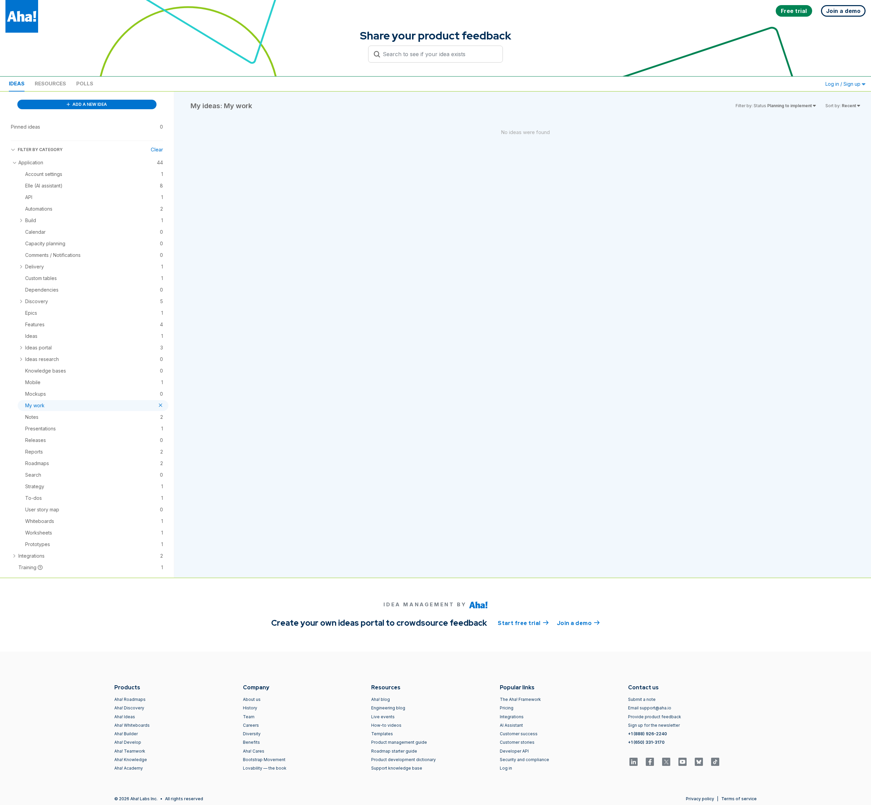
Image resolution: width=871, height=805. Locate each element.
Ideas (16, 83)
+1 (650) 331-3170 (646, 742)
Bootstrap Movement (264, 759)
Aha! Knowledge (130, 759)
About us (252, 699)
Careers (251, 725)
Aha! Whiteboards (132, 725)
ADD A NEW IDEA (89, 104)
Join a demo (578, 623)
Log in (506, 768)
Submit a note (642, 699)
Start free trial (523, 623)
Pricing (506, 707)
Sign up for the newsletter (654, 725)
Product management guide (399, 742)
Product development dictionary (403, 759)
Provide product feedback (654, 716)
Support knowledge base (396, 768)
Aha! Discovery (129, 707)
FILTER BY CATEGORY (40, 149)
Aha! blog (380, 699)
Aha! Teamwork (129, 751)
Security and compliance (524, 759)
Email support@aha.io (649, 707)
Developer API (514, 751)
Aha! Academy (128, 768)
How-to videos (386, 725)
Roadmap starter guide (394, 751)
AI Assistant (511, 725)
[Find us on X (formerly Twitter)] (666, 761)
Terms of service (739, 798)
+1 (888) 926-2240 (647, 733)
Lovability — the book (264, 768)
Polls (84, 83)
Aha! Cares (253, 751)
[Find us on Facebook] (649, 761)
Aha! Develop (127, 742)
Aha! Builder (126, 733)
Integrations (512, 716)
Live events (383, 716)
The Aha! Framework (520, 699)
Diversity (252, 733)
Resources (50, 83)
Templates (382, 733)
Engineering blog (388, 707)
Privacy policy (700, 798)
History (250, 707)
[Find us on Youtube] (682, 761)
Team (248, 716)
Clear (157, 149)
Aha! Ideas (124, 716)
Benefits (251, 742)
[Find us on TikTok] (715, 761)
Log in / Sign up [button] (843, 84)
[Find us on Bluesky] (698, 761)
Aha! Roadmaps (130, 699)
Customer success (519, 733)
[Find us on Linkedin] (633, 761)
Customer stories (517, 742)
